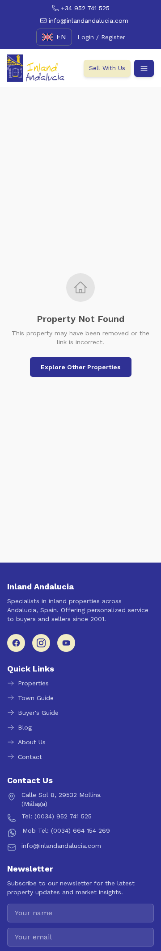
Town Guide (36, 697)
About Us (32, 742)
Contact (30, 756)
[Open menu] (144, 68)
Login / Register (101, 37)
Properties (33, 683)
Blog (25, 727)
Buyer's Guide (38, 712)
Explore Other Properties (81, 367)
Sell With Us (107, 67)
